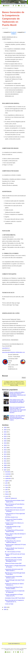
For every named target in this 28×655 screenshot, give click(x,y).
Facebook (13, 32)
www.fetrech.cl (6, 348)
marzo (7, 491)
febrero (7, 494)
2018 (5, 445)
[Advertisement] (14, 626)
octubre (7, 476)
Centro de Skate (9, 604)
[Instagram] (16, 6)
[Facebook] (13, 6)
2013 (5, 456)
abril (6, 489)
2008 (5, 467)
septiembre (8, 478)
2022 (5, 436)
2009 (5, 465)
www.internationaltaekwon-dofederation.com (13, 352)
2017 (5, 447)
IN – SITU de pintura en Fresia (13, 551)
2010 (5, 463)
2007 (5, 470)
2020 (5, 440)
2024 (5, 432)
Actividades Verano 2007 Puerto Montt (15, 598)
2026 (5, 427)
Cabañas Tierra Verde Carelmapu (13, 507)
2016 (5, 449)
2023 (5, 434)
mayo (6, 487)
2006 (5, 607)
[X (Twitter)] (21, 6)
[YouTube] (19, 6)
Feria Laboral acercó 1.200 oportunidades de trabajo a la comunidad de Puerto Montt (17, 401)
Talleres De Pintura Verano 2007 (13, 563)
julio (6, 483)
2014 (5, 454)
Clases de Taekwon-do (11, 498)
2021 (5, 438)
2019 (5, 443)
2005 (5, 609)
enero (6, 496)
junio (6, 485)
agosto (7, 480)
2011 (5, 461)
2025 (5, 429)
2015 (5, 452)
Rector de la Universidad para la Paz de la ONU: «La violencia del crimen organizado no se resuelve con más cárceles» (18, 410)
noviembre (8, 474)
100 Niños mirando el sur (11, 517)
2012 (5, 458)
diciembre (8, 471)
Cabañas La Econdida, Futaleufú (13, 557)
